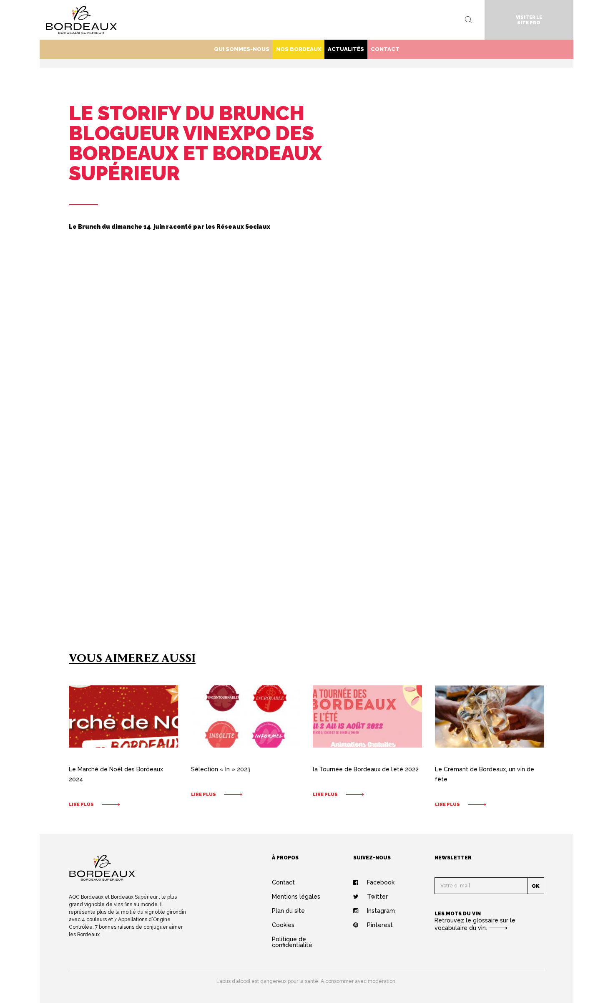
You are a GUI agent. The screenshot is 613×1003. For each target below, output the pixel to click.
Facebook (380, 882)
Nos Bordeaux (298, 49)
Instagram (381, 910)
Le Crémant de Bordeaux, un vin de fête (484, 774)
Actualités (346, 49)
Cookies (283, 925)
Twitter (377, 896)
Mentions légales (296, 896)
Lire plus (81, 804)
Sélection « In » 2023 (221, 769)
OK (536, 886)
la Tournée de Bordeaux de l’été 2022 (366, 769)
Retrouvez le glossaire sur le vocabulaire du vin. (475, 924)
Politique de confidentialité (292, 942)
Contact (385, 49)
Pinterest (380, 925)
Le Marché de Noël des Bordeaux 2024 (116, 774)
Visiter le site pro (529, 20)
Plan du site (288, 910)
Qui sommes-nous (241, 49)
